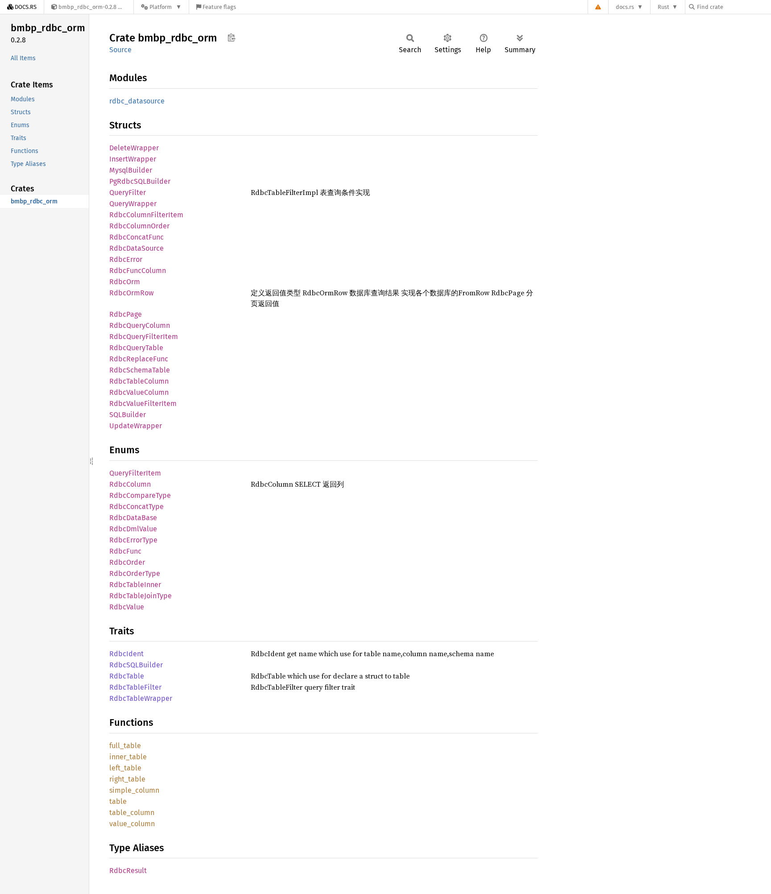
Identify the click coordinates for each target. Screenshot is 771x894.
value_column (132, 824)
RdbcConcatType (136, 506)
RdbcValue (126, 607)
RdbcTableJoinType (140, 596)
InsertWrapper (132, 159)
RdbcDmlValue (133, 529)
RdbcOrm (124, 281)
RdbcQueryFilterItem (143, 336)
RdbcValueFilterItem (143, 403)
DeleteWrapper (134, 148)
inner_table (128, 757)
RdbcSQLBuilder (136, 665)
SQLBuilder (127, 414)
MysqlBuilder (130, 170)
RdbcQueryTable (136, 348)
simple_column (134, 790)
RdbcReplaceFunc (138, 359)
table (118, 801)
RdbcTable (126, 676)
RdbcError (125, 259)
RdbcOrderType (134, 573)
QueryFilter (127, 192)
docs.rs (625, 7)
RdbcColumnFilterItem (146, 215)
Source (120, 50)
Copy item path (231, 37)
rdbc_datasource (137, 101)
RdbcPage (125, 314)
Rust (663, 7)
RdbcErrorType (133, 540)
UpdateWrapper (135, 426)
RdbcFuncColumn (137, 270)
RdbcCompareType (140, 495)
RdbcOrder (127, 562)
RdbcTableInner (135, 584)
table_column (131, 812)
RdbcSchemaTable (139, 370)
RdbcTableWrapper (140, 698)
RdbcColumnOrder (139, 226)
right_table (127, 779)
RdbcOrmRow (131, 293)
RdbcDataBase (133, 517)
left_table (125, 768)
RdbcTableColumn (139, 381)
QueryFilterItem (135, 473)
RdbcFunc (125, 551)
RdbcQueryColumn (139, 325)
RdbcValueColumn (139, 392)
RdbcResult (128, 870)
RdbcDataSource (136, 248)
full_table (125, 745)
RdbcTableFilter (135, 687)
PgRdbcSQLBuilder (139, 181)
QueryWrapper (133, 203)
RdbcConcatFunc (136, 237)
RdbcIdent (126, 654)
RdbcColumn (130, 484)
